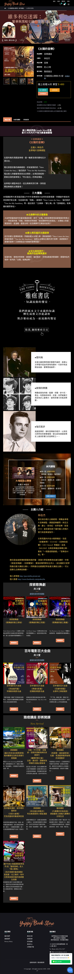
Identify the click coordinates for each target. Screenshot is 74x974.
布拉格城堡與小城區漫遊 (37, 814)
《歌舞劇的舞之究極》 (37, 623)
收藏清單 (29, 939)
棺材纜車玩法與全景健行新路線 (14, 757)
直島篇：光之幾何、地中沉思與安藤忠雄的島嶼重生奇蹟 (14, 876)
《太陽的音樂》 (30, 8)
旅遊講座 (14, 750)
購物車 (63, 1)
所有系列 (26, 119)
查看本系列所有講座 (37, 594)
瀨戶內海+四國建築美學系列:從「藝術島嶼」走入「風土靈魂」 (13, 866)
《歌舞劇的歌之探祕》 (14, 623)
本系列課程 (16, 119)
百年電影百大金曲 (14, 686)
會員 (54, 1)
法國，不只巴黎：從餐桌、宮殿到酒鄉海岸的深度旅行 (37, 752)
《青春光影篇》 (37, 687)
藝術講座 (60, 808)
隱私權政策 (41, 962)
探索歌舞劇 (13, 619)
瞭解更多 (14, 642)
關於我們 (7, 936)
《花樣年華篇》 (60, 687)
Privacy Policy (9, 941)
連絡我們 (7, 939)
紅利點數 (29, 941)
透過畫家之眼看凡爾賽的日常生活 (60, 815)
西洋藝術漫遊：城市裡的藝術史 (14, 809)
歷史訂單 (29, 936)
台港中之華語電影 (60, 691)
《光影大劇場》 (14, 812)
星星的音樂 (51, 486)
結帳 (68, 1)
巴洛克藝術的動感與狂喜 (14, 816)
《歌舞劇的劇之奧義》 (60, 623)
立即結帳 (54, 90)
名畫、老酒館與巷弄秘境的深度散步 (60, 757)
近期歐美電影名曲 (37, 691)
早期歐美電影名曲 (14, 691)
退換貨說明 (33, 962)
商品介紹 (7, 119)
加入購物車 (43, 90)
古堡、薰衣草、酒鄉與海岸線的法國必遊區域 (37, 762)
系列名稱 (39, 76)
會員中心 (29, 944)
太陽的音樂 (51, 472)
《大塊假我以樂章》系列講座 (15, 8)
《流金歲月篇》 (14, 687)
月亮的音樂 (51, 477)
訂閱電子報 (30, 947)
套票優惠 (43, 93)
